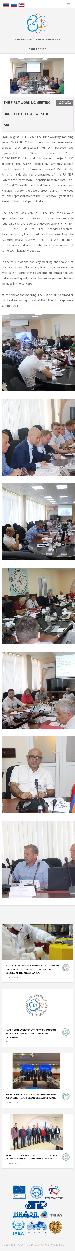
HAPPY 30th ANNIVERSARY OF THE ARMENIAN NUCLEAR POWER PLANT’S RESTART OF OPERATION (31, 1033)
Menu (69, 4)
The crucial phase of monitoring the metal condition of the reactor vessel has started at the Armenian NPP (32, 969)
